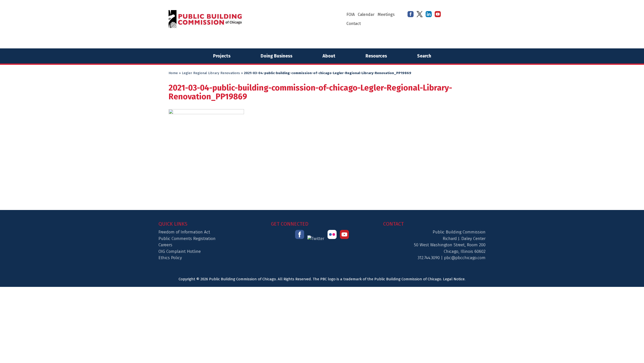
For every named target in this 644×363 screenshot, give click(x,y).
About (329, 56)
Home (173, 73)
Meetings (386, 14)
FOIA (350, 14)
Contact (353, 23)
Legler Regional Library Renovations (211, 73)
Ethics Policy (170, 257)
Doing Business (276, 56)
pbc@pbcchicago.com (465, 257)
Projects (221, 56)
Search (424, 56)
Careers (165, 245)
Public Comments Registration (187, 238)
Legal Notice (454, 279)
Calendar (366, 14)
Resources (376, 56)
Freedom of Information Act (184, 232)
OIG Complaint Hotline (179, 251)
